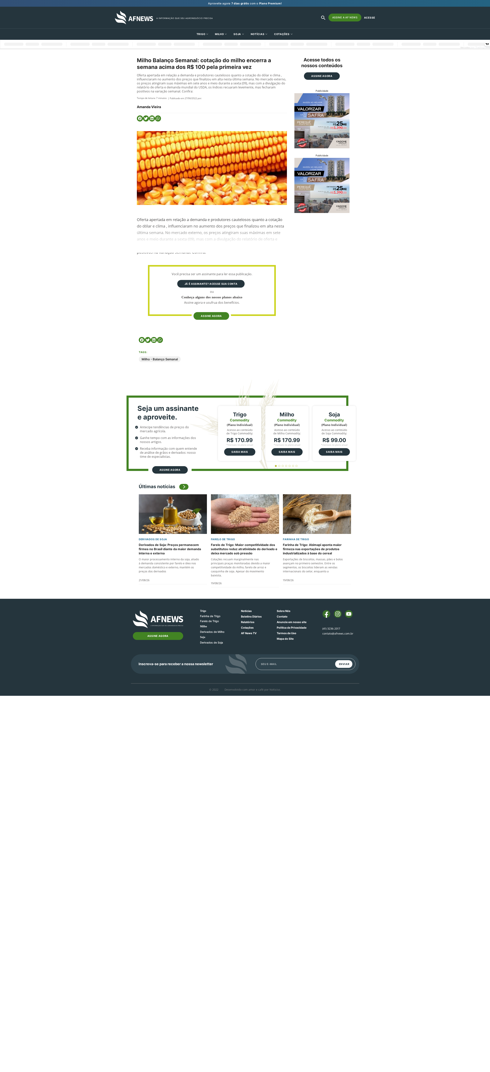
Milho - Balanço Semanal (160, 359)
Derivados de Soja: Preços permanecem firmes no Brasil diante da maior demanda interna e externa (170, 549)
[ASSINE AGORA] (211, 309)
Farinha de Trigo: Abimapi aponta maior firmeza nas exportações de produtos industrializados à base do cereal (312, 549)
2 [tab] (279, 466)
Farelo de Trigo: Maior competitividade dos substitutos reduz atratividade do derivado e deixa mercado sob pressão (244, 549)
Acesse (369, 17)
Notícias (258, 34)
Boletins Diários (251, 616)
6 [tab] (293, 466)
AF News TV (248, 633)
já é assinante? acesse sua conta (211, 283)
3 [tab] (283, 466)
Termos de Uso (286, 633)
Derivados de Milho (212, 631)
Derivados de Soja (153, 539)
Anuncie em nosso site (291, 622)
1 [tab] (276, 466)
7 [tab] (296, 466)
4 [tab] (286, 466)
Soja (237, 34)
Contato (282, 616)
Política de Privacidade (291, 627)
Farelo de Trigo (223, 539)
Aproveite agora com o (245, 3)
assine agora (211, 315)
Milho (219, 34)
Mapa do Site (285, 638)
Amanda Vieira (149, 107)
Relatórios (247, 622)
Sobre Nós (283, 611)
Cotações (247, 627)
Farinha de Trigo (296, 539)
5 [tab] (290, 466)
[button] (140, 118)
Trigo (201, 34)
